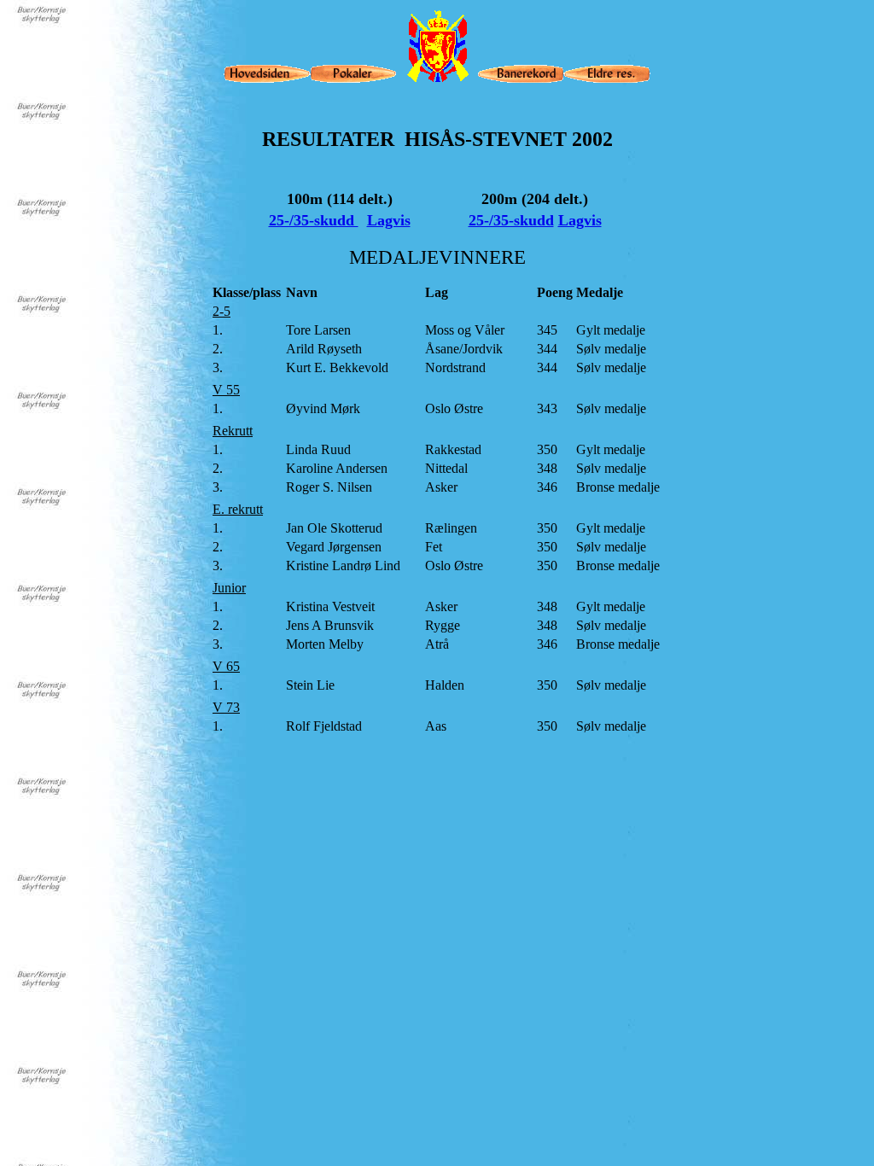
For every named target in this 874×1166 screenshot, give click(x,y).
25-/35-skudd (313, 220)
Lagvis (389, 220)
